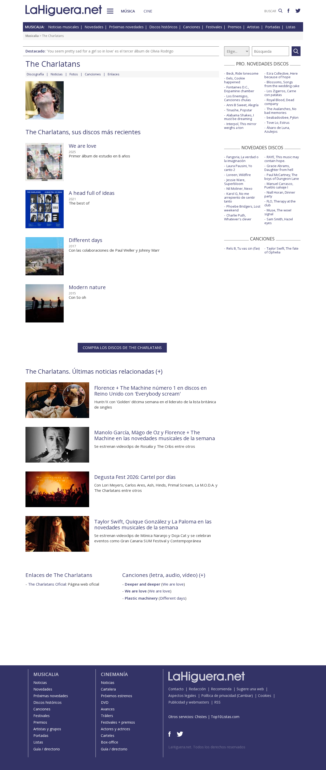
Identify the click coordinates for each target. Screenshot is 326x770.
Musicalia (32, 36)
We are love (82, 145)
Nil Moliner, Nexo (239, 188)
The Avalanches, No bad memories (280, 110)
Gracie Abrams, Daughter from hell (278, 168)
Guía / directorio (46, 749)
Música (128, 10)
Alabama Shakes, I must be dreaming (239, 117)
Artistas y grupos (47, 728)
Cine (148, 10)
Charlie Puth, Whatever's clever (237, 217)
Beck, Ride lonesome (242, 73)
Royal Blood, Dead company (279, 102)
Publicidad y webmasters (188, 702)
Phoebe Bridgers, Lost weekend (242, 208)
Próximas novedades (126, 26)
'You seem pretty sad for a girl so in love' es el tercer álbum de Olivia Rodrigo (110, 51)
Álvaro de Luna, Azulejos (277, 129)
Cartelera (108, 689)
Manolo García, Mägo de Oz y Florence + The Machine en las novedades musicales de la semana (154, 435)
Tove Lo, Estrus (278, 122)
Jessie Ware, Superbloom (234, 182)
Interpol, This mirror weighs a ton (240, 125)
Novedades (94, 26)
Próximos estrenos (116, 695)
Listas (290, 26)
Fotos (74, 74)
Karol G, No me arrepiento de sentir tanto (239, 197)
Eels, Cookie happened (234, 80)
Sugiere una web (250, 688)
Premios (234, 26)
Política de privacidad (218, 695)
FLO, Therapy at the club (280, 203)
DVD (104, 702)
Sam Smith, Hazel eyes (278, 221)
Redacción (197, 688)
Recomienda (221, 688)
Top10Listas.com (225, 716)
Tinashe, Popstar (239, 110)
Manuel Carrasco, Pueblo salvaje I (278, 185)
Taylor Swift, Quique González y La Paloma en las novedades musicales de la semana (153, 524)
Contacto (176, 688)
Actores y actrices (115, 728)
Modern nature (87, 287)
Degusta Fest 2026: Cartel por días (135, 477)
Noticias (57, 74)
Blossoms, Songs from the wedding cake (282, 84)
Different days (85, 240)
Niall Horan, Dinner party (279, 194)
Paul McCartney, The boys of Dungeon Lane (281, 176)
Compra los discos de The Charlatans (122, 347)
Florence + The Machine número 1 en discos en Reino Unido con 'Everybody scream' (150, 390)
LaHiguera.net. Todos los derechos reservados (206, 747)
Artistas (253, 26)
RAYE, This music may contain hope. (281, 159)
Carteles (107, 735)
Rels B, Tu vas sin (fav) (243, 248)
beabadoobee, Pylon (282, 117)
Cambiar (245, 695)
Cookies (264, 695)
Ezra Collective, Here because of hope (281, 75)
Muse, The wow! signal (277, 212)
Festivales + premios (118, 722)
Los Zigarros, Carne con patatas (280, 93)
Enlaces (113, 74)
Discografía (35, 74)
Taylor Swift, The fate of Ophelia (281, 250)
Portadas (272, 26)
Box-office (109, 742)
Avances (108, 709)
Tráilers (107, 715)
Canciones (191, 26)
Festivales (214, 26)
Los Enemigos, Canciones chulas (237, 98)
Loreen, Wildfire (238, 174)
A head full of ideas (92, 193)
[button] (110, 11)
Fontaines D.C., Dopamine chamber (239, 89)
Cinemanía (114, 674)
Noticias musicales (63, 26)
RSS (217, 702)
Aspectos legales (182, 695)
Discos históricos (163, 26)
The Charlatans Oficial (47, 584)
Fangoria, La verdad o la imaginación (241, 159)
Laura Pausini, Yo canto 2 (238, 168)
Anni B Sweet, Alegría (242, 105)
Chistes (201, 716)
